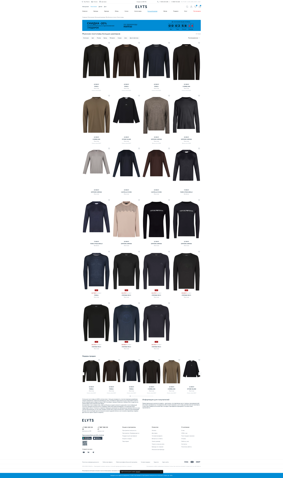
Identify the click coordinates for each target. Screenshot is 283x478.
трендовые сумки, (116, 470)
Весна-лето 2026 (156, 143)
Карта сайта (165, 462)
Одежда (106, 11)
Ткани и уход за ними (158, 444)
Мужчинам (94, 6)
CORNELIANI (186, 86)
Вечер (165, 11)
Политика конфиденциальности (90, 462)
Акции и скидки (127, 438)
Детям (100, 6)
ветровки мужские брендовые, (103, 470)
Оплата (154, 430)
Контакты (184, 444)
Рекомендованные (193, 38)
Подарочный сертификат (129, 436)
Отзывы (183, 438)
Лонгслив (96, 88)
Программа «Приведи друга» (130, 433)
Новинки (84, 11)
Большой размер (152, 11)
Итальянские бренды (158, 449)
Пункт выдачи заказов (187, 436)
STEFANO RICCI (126, 295)
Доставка (154, 433)
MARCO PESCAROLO (186, 192)
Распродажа (197, 11)
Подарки (175, 11)
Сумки (126, 11)
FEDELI (96, 86)
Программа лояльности (129, 430)
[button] (82, 373)
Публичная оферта (107, 462)
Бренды (96, 11)
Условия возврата (157, 436)
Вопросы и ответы (157, 438)
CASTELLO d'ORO (126, 192)
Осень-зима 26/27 (96, 90)
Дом (105, 6)
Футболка (186, 194)
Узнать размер (156, 441)
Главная (84, 17)
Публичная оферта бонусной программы (126, 462)
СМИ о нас (184, 433)
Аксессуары (138, 11)
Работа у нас (185, 441)
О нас (183, 430)
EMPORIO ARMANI (156, 139)
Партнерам (125, 441)
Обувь (117, 11)
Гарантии (156, 462)
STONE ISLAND (126, 139)
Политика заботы (186, 447)
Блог (185, 11)
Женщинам (85, 6)
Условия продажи (145, 462)
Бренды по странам (157, 447)
